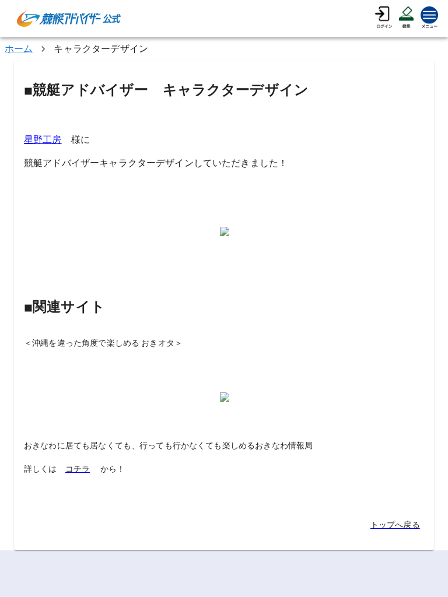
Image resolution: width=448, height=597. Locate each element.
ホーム (19, 48)
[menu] (429, 19)
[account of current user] (384, 19)
